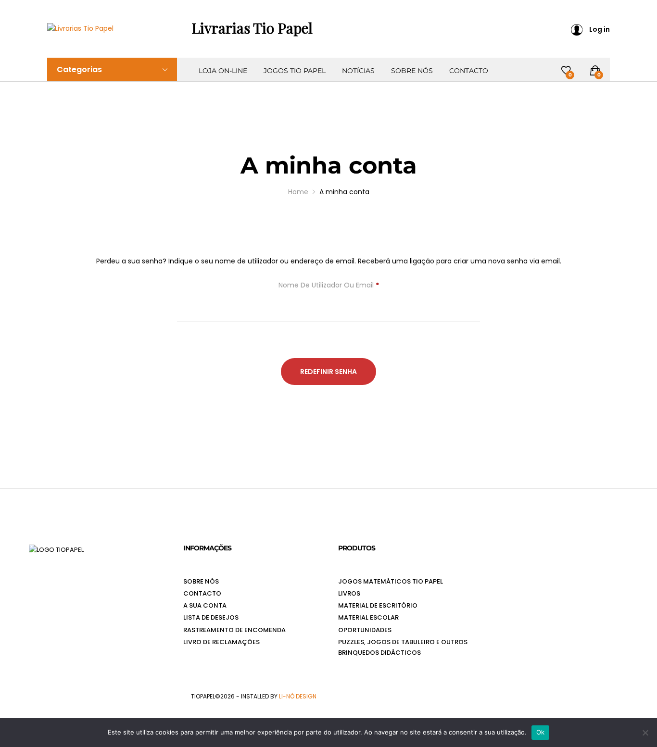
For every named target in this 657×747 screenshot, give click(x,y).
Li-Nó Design (297, 696)
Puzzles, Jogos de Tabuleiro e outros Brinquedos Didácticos (402, 647)
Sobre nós (412, 70)
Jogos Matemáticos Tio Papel (390, 581)
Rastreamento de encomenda (234, 630)
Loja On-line (223, 70)
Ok (540, 732)
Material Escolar (368, 617)
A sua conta (205, 605)
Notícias (358, 70)
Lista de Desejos (211, 617)
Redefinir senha (328, 371)
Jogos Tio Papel (295, 70)
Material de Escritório (377, 605)
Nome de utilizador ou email (328, 286)
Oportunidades (365, 630)
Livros (349, 593)
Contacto (468, 70)
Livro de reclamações (221, 642)
